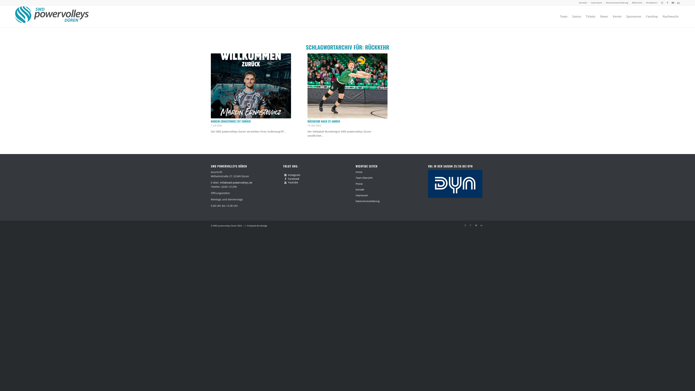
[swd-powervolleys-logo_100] (51, 16)
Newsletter (651, 2)
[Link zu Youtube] (672, 2)
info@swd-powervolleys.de (236, 182)
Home (359, 172)
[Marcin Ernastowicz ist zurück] (251, 85)
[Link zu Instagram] (662, 2)
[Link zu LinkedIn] (678, 2)
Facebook (293, 178)
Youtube (293, 182)
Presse (359, 183)
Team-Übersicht (364, 177)
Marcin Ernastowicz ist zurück (231, 121)
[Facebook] (285, 179)
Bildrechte (637, 2)
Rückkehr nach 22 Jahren (324, 121)
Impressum (596, 2)
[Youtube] (285, 182)
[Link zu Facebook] (667, 2)
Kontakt (583, 2)
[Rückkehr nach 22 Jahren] (348, 85)
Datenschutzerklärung (617, 2)
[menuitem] (583, 3)
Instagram (294, 175)
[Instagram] (285, 175)
